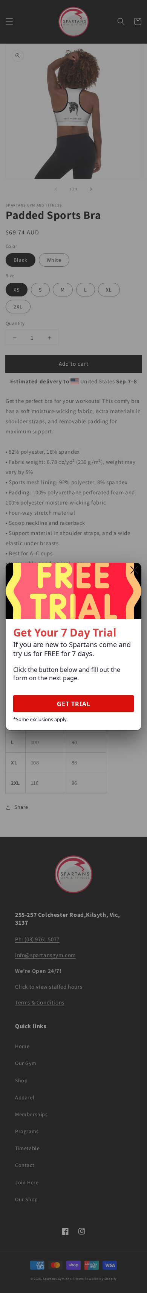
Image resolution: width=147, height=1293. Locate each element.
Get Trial (73, 704)
